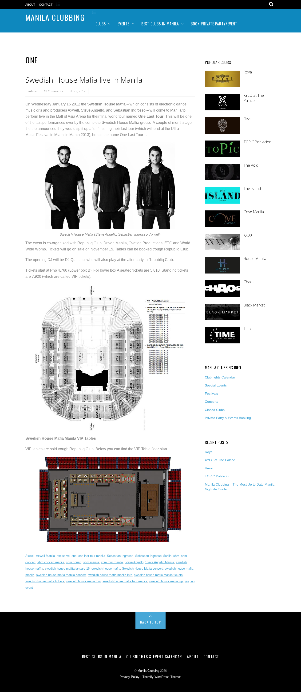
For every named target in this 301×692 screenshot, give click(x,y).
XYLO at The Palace (254, 98)
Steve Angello (134, 562)
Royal (248, 72)
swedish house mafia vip (166, 581)
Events (124, 24)
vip (187, 581)
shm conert (73, 562)
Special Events (216, 385)
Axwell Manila (45, 556)
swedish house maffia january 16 (67, 568)
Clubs (100, 24)
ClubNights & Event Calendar (154, 657)
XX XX (248, 235)
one (73, 556)
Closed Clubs (215, 410)
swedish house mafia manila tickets (158, 575)
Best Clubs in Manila (160, 24)
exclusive (63, 556)
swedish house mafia (105, 568)
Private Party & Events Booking (228, 418)
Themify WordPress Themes (162, 677)
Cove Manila (254, 211)
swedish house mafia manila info (110, 575)
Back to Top (150, 622)
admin (32, 91)
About (30, 4)
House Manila (255, 258)
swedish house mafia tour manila (125, 581)
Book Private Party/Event (214, 24)
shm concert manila (50, 562)
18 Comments (53, 91)
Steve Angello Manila (159, 562)
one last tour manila (91, 556)
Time (248, 328)
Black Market (254, 305)
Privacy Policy (129, 677)
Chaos (249, 281)
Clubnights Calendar (220, 377)
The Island (252, 188)
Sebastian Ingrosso (120, 556)
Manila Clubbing (55, 17)
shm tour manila (112, 562)
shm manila (91, 562)
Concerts (211, 401)
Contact (45, 4)
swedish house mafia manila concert (61, 575)
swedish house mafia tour (83, 581)
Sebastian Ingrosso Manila (153, 556)
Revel (248, 118)
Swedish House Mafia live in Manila (84, 80)
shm (176, 556)
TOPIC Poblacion (257, 142)
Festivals (211, 393)
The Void (251, 165)
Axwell (29, 556)
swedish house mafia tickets (44, 581)
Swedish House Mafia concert (142, 568)
